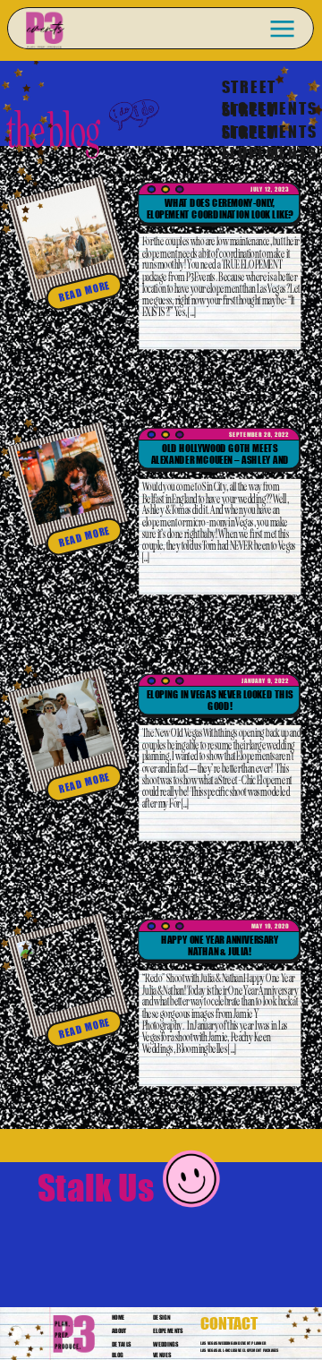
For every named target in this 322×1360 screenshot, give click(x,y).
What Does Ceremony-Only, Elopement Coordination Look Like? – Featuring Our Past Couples (220, 214)
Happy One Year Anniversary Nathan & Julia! (220, 945)
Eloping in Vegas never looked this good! (220, 700)
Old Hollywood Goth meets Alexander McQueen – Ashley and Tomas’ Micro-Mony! (220, 459)
